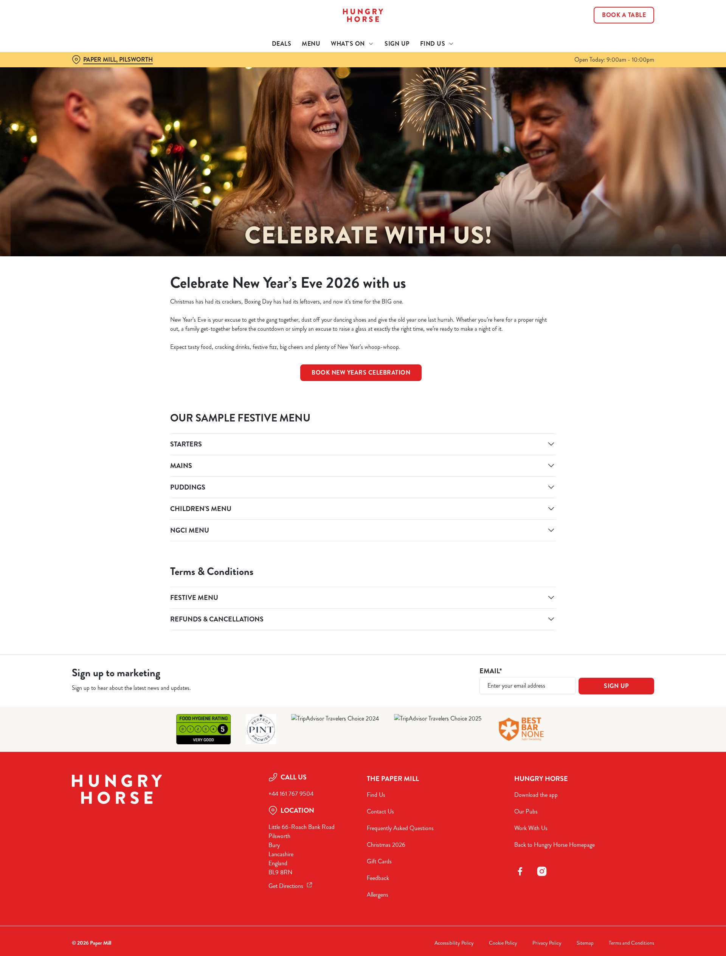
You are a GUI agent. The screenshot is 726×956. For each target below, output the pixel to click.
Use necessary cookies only (611, 45)
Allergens (377, 894)
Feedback (378, 878)
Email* (490, 671)
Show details (445, 70)
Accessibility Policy (454, 943)
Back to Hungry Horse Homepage (554, 844)
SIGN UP (616, 686)
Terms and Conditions (631, 943)
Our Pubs (526, 811)
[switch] (268, 70)
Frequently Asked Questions (400, 828)
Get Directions (285, 886)
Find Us (376, 794)
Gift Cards (379, 861)
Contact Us (380, 811)
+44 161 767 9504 (290, 793)
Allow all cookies (611, 20)
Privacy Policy (547, 943)
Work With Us (531, 828)
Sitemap (585, 943)
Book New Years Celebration (361, 372)
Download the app (536, 794)
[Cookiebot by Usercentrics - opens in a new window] (100, 70)
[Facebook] (520, 871)
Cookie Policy (503, 943)
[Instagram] (542, 871)
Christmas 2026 (386, 844)
